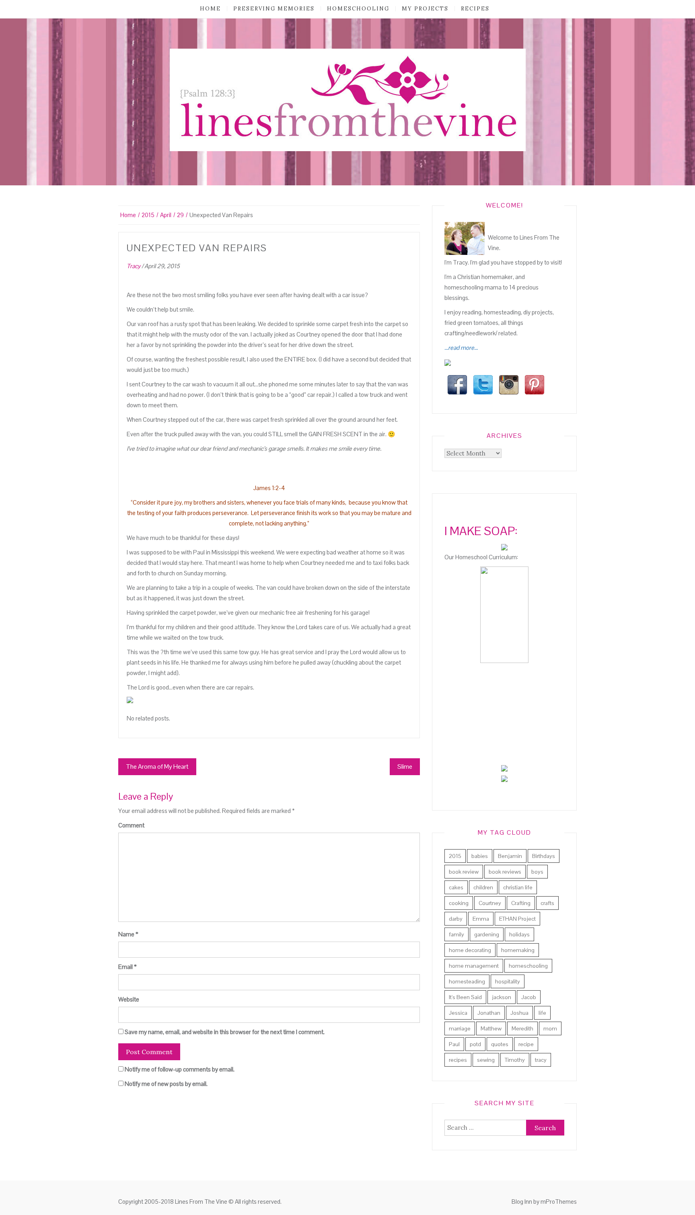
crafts (547, 903)
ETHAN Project (517, 918)
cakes (456, 887)
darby (456, 918)
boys (537, 871)
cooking (459, 903)
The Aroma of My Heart (157, 766)
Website (128, 999)
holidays (519, 934)
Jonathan (488, 1012)
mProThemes (559, 1201)
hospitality (507, 981)
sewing (486, 1059)
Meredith (522, 1028)
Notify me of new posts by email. (166, 1084)
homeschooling (358, 8)
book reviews (505, 871)
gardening (486, 934)
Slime (404, 766)
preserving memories (274, 8)
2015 (455, 856)
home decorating (470, 950)
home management (474, 965)
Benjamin (510, 856)
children (483, 887)
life (542, 1012)
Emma (481, 918)
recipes (475, 8)
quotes (499, 1044)
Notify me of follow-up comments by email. (179, 1069)
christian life (518, 887)
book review (464, 871)
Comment (131, 825)
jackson (501, 997)
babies (479, 856)
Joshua (519, 1012)
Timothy (515, 1059)
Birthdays (543, 856)
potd (475, 1044)
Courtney (490, 903)
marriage (460, 1028)
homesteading (467, 981)
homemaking (518, 950)
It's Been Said (465, 997)
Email (127, 967)
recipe (526, 1044)
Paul (454, 1044)
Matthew (491, 1028)
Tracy (133, 266)
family (456, 934)
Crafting (521, 903)
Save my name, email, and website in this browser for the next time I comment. (225, 1032)
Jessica (458, 1012)
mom (550, 1028)
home (210, 8)
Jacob (528, 997)
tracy (541, 1059)
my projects (425, 8)
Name (128, 934)
